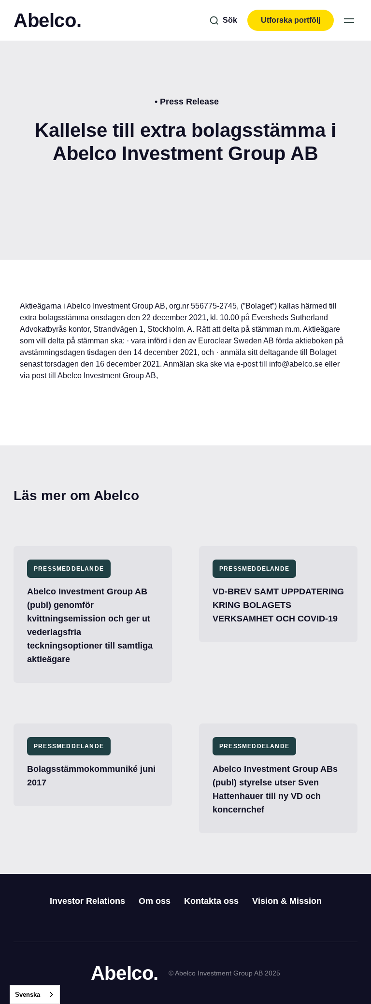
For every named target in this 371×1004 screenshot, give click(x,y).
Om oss (155, 901)
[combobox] (35, 994)
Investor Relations (87, 901)
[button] (349, 20)
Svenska (27, 994)
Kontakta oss (211, 901)
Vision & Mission (287, 901)
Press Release (189, 101)
